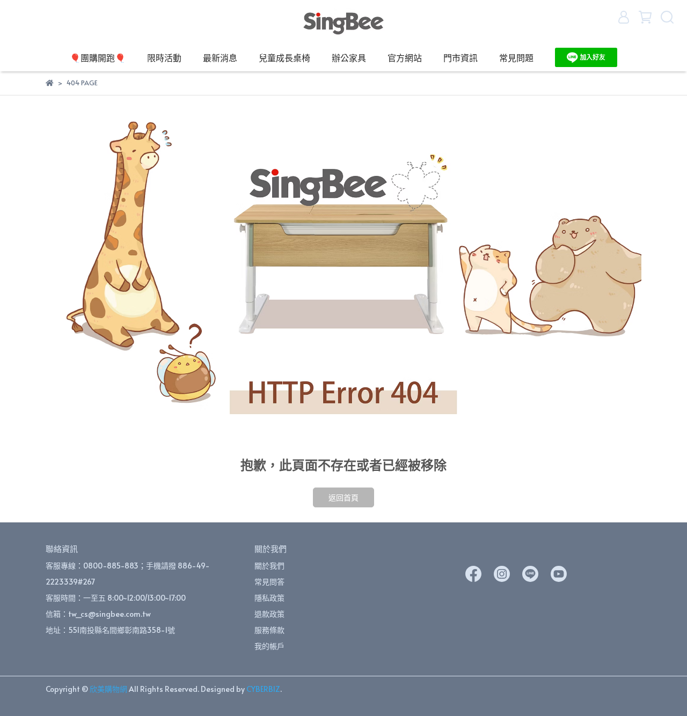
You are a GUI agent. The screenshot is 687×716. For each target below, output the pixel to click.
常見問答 (269, 582)
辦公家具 (349, 57)
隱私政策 (269, 598)
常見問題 (516, 57)
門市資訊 (460, 57)
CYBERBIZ (263, 689)
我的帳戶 (269, 646)
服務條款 (269, 630)
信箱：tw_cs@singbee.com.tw (98, 614)
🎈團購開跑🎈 (98, 57)
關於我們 (269, 565)
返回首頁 (343, 497)
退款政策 (269, 614)
